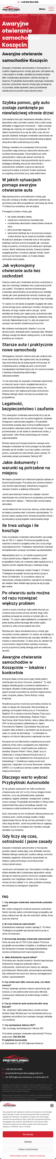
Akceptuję (28, 1134)
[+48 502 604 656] (19, 2)
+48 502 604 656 (29, 2)
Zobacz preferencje (28, 1149)
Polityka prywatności (37, 1156)
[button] (52, 1105)
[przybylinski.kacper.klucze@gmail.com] (3, 1073)
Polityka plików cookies (19, 1156)
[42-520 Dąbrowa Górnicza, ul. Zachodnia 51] (3, 1077)
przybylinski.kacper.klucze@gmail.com (24, 1073)
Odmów (28, 1142)
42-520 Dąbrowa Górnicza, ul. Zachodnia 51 (27, 1077)
